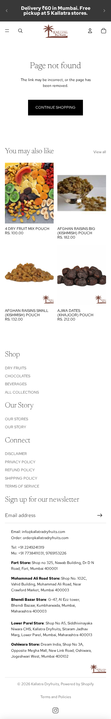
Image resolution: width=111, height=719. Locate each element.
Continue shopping (55, 107)
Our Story (15, 427)
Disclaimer (16, 453)
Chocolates (17, 376)
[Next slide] (104, 10)
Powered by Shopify (77, 684)
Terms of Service (22, 486)
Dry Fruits (15, 367)
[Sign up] (100, 515)
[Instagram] (55, 710)
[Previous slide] (7, 10)
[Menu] (7, 31)
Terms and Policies (55, 696)
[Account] (90, 30)
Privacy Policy (20, 461)
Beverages (16, 384)
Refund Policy (20, 470)
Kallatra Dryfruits (45, 684)
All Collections (22, 392)
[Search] (20, 30)
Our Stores (16, 418)
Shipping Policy (21, 478)
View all (99, 152)
